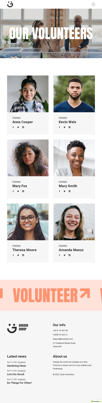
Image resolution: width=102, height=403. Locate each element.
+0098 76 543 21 (60, 334)
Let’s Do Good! (15, 374)
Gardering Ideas (16, 366)
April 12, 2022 (12, 362)
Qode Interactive (67, 374)
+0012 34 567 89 (60, 330)
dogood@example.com (63, 339)
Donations (22, 362)
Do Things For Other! (19, 383)
